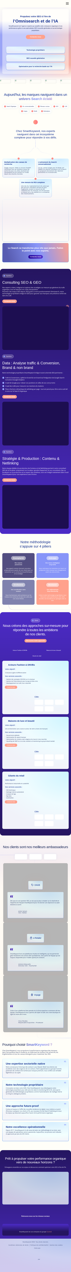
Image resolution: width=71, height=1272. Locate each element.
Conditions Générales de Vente (18, 1245)
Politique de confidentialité (39, 1245)
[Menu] (67, 3)
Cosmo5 (49, 1231)
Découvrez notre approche (35, 641)
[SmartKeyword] (4, 3)
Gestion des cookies (56, 1245)
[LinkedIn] (35, 1220)
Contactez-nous (35, 37)
